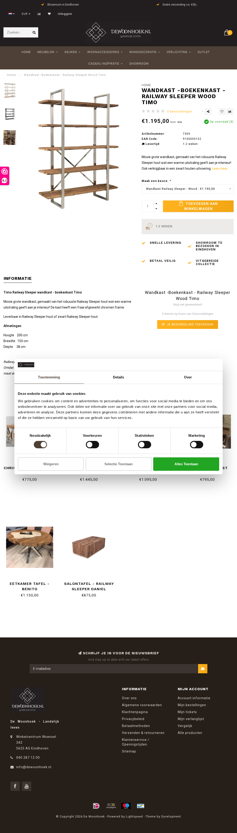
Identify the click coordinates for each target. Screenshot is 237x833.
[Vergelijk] (39, 14)
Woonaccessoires (103, 52)
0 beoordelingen (179, 111)
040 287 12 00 (28, 757)
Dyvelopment (171, 816)
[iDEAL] (96, 805)
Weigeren (51, 464)
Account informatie (194, 698)
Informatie (18, 278)
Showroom (139, 63)
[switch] (92, 444)
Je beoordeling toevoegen (189, 324)
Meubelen (45, 52)
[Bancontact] (141, 805)
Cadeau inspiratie (103, 63)
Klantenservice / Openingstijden (135, 742)
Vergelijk (185, 726)
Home (26, 52)
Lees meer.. (220, 168)
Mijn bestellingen (192, 705)
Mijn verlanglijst (191, 719)
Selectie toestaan (118, 464)
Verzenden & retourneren (143, 733)
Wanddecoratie (142, 52)
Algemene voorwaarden (142, 705)
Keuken (71, 52)
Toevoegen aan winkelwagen (201, 206)
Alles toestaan (186, 464)
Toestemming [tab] (49, 377)
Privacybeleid (133, 719)
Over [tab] (188, 377)
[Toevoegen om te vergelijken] (230, 111)
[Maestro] (126, 805)
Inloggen (65, 14)
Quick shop (32, 582)
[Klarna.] (111, 805)
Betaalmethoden (136, 726)
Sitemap (129, 751)
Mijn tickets (187, 712)
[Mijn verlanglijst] (49, 14)
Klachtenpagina (135, 712)
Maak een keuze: (156, 181)
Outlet (204, 52)
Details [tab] (118, 377)
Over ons (129, 698)
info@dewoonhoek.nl (33, 767)
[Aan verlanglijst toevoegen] (222, 111)
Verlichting (177, 52)
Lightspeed (134, 816)
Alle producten (190, 733)
